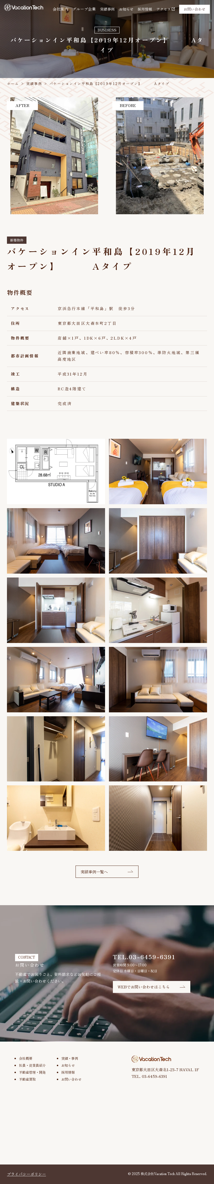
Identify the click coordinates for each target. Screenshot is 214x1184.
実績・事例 (69, 1058)
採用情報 (145, 9)
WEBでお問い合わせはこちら (144, 987)
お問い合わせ (194, 9)
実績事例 (107, 9)
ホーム (13, 83)
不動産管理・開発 (32, 1072)
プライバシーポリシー (26, 1174)
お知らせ (126, 9)
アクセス (163, 9)
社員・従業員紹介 (32, 1065)
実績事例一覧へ (94, 871)
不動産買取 (27, 1079)
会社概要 (25, 1058)
